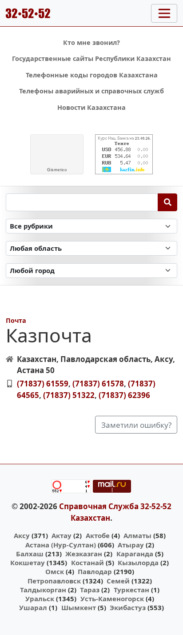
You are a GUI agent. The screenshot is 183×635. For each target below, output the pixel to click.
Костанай (87, 562)
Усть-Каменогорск (112, 598)
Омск (54, 571)
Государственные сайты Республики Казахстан (91, 58)
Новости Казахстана (91, 107)
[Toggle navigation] (164, 13)
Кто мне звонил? (91, 42)
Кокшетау (27, 562)
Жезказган (83, 553)
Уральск (39, 598)
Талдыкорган (43, 589)
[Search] (168, 202)
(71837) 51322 (69, 395)
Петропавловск (54, 580)
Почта (16, 320)
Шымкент (78, 607)
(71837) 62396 (124, 395)
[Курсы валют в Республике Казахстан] (124, 154)
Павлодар (95, 571)
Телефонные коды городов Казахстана (92, 75)
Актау (62, 535)
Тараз (89, 589)
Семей (118, 580)
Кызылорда (138, 562)
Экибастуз (128, 607)
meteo (57, 170)
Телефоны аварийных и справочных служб (91, 91)
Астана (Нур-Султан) (60, 544)
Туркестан (131, 589)
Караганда (134, 553)
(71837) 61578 (98, 383)
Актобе (98, 535)
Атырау (131, 544)
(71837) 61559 (42, 383)
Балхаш (30, 553)
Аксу (22, 535)
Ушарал (33, 607)
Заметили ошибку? (136, 425)
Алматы (137, 535)
